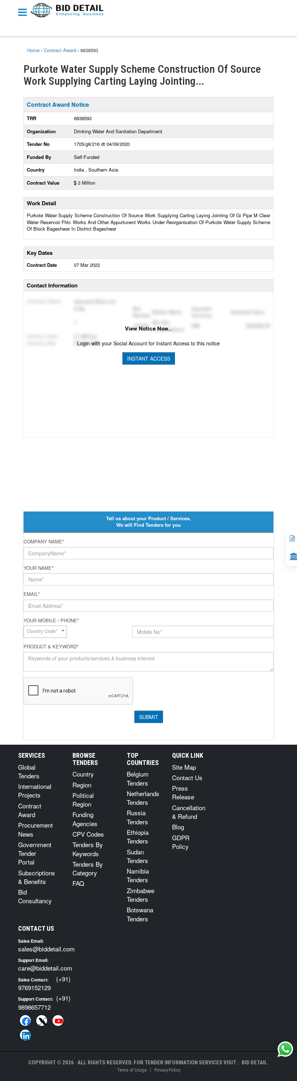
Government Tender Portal (34, 853)
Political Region (83, 799)
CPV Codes (88, 833)
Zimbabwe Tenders (140, 895)
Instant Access (148, 358)
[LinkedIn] (25, 1035)
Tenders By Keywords (87, 849)
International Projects (34, 790)
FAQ (78, 883)
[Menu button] (24, 12)
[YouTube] (58, 1020)
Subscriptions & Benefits (36, 877)
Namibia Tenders (138, 875)
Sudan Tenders (137, 856)
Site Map (184, 766)
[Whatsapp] (285, 1049)
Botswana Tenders (140, 914)
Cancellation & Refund (188, 812)
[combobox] (45, 632)
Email (32, 594)
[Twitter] (41, 1020)
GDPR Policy (180, 842)
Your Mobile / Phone (51, 620)
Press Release (183, 792)
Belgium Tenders (137, 778)
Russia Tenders (137, 817)
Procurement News (35, 829)
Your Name (39, 568)
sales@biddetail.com (46, 948)
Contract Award (29, 810)
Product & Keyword (51, 646)
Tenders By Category (87, 868)
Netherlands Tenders (143, 798)
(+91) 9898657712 (44, 1002)
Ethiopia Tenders (137, 836)
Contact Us (187, 777)
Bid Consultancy (35, 896)
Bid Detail (254, 1062)
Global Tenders (28, 771)
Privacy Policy (167, 1070)
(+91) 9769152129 (44, 983)
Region (81, 784)
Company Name (44, 541)
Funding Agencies (84, 819)
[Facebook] (25, 1020)
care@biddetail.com (45, 967)
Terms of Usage (132, 1070)
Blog (178, 826)
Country (83, 773)
